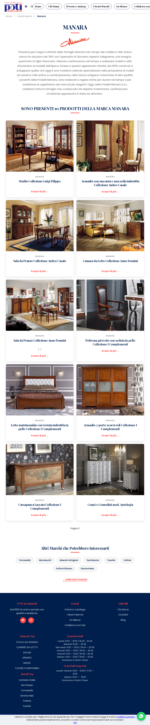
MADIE (27, 663)
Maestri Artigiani (69, 560)
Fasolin (111, 560)
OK (75, 722)
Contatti (123, 614)
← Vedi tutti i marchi (75, 579)
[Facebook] (26, 6)
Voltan (127, 560)
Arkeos (27, 700)
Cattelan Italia (27, 680)
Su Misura (121, 6)
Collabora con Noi (75, 625)
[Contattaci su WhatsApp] (141, 716)
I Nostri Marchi (101, 6)
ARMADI (26, 657)
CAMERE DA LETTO (27, 647)
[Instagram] (32, 6)
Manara (39, 176)
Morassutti (45, 560)
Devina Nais (87, 568)
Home (38, 6)
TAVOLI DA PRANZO (27, 642)
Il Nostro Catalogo (76, 6)
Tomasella (25, 560)
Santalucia (93, 560)
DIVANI (27, 652)
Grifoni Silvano (64, 568)
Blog (123, 620)
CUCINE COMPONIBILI (27, 668)
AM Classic (27, 685)
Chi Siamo (53, 6)
